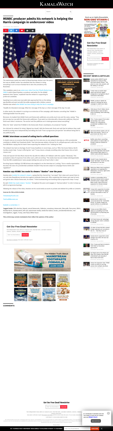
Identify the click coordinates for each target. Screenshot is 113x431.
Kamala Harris (7, 210)
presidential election (65, 210)
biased (25, 208)
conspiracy (50, 208)
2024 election (17, 208)
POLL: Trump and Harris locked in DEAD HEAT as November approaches (99, 246)
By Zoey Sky (99, 174)
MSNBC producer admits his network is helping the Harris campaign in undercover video (98, 102)
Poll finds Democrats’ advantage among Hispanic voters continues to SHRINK (99, 221)
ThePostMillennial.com (10, 199)
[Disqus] (42, 330)
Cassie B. (16, 27)
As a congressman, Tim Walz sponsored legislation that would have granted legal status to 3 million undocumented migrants (99, 151)
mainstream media (35, 210)
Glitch (78, 208)
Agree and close (96, 421)
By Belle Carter (100, 267)
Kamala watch (17, 210)
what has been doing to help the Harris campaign (34, 104)
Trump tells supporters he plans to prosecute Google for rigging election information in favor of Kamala (99, 191)
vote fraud (26, 213)
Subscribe (94, 428)
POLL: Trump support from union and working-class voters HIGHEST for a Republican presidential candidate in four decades (99, 122)
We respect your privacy (47, 414)
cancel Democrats (33, 208)
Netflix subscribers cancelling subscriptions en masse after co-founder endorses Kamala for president (99, 141)
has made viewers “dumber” (20, 183)
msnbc (55, 210)
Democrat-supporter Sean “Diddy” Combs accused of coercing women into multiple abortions (100, 264)
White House (34, 213)
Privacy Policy (56, 424)
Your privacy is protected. (12, 239)
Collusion (43, 208)
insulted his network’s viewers (22, 175)
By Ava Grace (100, 205)
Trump (20, 213)
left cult (25, 210)
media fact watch (47, 210)
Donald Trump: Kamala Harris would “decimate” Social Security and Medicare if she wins (99, 160)
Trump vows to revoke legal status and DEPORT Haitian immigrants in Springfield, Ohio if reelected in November (99, 93)
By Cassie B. (99, 105)
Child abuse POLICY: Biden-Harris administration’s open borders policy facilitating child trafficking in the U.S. (99, 111)
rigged (15, 213)
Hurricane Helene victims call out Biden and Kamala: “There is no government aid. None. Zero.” (99, 132)
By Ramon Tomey (100, 215)
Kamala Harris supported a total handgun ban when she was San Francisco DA (99, 237)
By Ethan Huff (100, 87)
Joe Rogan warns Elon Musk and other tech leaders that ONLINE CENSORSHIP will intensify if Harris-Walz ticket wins (99, 255)
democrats (57, 208)
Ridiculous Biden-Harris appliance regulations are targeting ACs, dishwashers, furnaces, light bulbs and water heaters (100, 170)
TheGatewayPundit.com (10, 196)
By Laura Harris (100, 97)
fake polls (65, 208)
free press (72, 208)
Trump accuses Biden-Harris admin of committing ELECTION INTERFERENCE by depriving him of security (99, 211)
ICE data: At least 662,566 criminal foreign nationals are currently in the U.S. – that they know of (100, 229)
